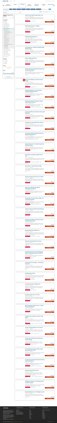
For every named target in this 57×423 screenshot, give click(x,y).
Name (53, 11)
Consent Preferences (19, 414)
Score (49, 11)
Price (51, 11)
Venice (30, 417)
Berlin (30, 415)
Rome (30, 416)
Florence (30, 418)
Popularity (46, 11)
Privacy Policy (15, 421)
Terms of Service (20, 421)
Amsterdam (30, 414)
